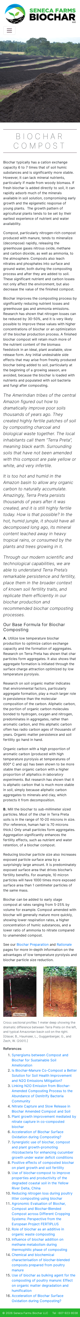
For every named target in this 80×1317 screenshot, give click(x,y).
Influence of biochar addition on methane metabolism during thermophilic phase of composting (39, 1244)
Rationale (64, 944)
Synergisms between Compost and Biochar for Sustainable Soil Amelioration (40, 1060)
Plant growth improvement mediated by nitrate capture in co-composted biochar (44, 1121)
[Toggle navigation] (9, 30)
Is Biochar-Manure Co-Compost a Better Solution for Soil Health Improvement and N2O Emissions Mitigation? (44, 1075)
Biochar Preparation (33, 944)
